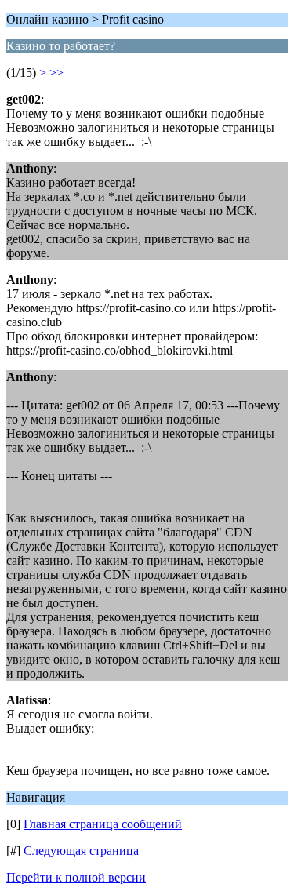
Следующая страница (81, 850)
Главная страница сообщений (103, 824)
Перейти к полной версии (76, 877)
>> (56, 72)
